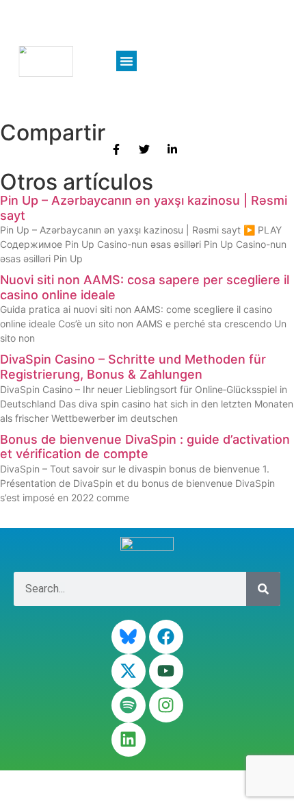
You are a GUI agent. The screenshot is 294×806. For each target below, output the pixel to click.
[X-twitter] (128, 671)
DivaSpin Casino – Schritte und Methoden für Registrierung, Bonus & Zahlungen (133, 366)
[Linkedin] (128, 739)
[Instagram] (166, 705)
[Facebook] (166, 637)
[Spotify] (128, 705)
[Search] (263, 589)
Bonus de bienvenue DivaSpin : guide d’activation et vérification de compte (145, 447)
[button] (126, 61)
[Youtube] (166, 671)
